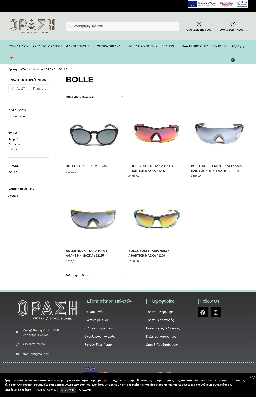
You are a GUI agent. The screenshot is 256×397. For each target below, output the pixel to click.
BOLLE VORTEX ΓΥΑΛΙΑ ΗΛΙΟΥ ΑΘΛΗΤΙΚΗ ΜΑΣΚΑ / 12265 (151, 168)
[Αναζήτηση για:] (28, 88)
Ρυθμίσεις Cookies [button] (46, 389)
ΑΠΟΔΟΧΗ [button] (85, 389)
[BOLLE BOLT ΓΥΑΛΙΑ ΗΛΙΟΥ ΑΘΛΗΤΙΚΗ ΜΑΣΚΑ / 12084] (156, 217)
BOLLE (12, 172)
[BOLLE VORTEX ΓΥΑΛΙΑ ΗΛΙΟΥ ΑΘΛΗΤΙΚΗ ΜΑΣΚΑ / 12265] (156, 132)
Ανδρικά (13, 139)
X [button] (252, 377)
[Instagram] (216, 312)
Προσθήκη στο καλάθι (94, 184)
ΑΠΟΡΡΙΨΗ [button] (67, 389)
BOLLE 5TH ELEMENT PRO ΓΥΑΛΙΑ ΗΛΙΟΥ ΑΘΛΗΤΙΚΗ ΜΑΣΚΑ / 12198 (216, 168)
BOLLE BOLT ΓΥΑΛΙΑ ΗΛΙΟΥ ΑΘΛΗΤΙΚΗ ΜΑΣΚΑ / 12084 (148, 253)
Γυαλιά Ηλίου (16, 116)
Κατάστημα (36, 69)
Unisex (12, 149)
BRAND (50, 69)
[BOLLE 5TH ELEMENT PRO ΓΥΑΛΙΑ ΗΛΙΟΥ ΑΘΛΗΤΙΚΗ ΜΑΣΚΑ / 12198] (219, 132)
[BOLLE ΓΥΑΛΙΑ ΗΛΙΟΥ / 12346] (94, 132)
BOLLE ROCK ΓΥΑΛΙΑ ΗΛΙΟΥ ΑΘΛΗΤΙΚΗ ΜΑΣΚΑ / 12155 (87, 253)
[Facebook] (203, 312)
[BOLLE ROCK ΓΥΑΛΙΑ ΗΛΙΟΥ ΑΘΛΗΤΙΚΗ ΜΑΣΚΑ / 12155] (94, 217)
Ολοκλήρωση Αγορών (233, 29)
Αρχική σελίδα (17, 69)
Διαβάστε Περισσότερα (18, 389)
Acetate (13, 195)
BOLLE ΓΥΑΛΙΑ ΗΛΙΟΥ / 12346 (87, 166)
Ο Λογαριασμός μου (198, 29)
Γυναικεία (14, 144)
